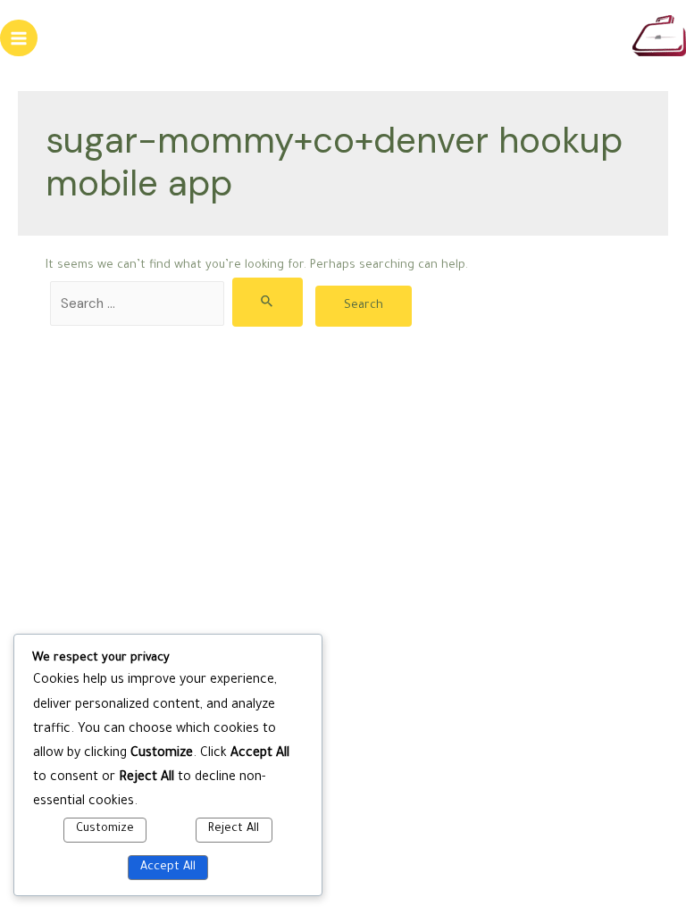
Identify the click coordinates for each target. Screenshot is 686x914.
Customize (105, 829)
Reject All (233, 829)
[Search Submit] (267, 302)
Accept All (168, 867)
